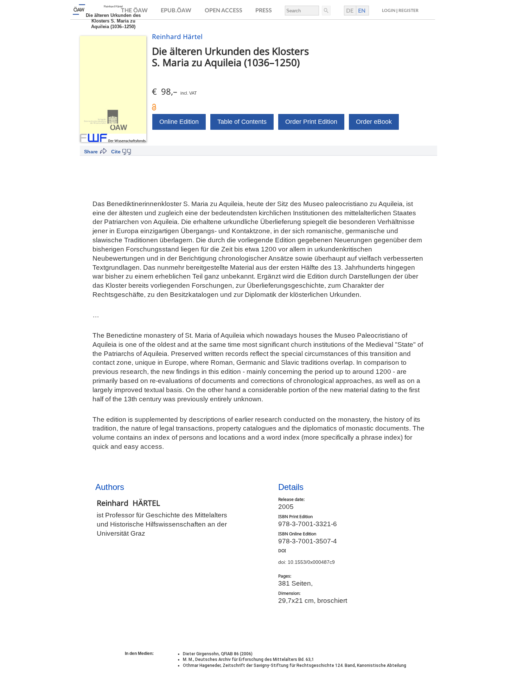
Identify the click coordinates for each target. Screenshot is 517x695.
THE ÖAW (134, 10)
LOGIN (388, 10)
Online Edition (179, 121)
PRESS (263, 10)
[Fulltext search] (326, 10)
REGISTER (408, 10)
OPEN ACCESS (223, 10)
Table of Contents (242, 121)
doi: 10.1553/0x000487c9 (306, 562)
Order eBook (374, 121)
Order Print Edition (311, 121)
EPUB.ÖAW (176, 10)
